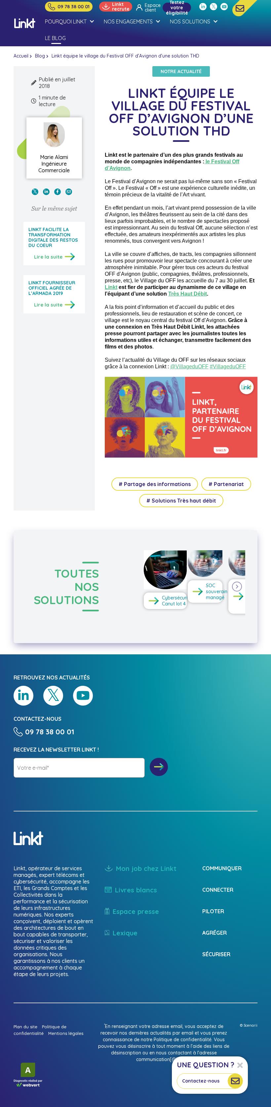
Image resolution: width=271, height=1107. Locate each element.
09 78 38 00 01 (74, 7)
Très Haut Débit (187, 294)
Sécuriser (216, 954)
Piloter (213, 911)
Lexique (125, 933)
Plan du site (25, 1026)
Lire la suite (48, 257)
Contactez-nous (200, 1081)
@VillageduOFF (189, 366)
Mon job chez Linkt (146, 868)
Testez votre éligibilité (177, 8)
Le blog (55, 38)
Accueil (21, 56)
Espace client (151, 8)
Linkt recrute (121, 7)
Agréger (214, 932)
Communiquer (222, 868)
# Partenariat (226, 484)
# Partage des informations (155, 484)
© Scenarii (248, 1025)
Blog (40, 56)
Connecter (217, 889)
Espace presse (136, 911)
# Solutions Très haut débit (181, 500)
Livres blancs (136, 890)
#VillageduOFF (228, 366)
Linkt (111, 287)
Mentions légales (65, 1033)
